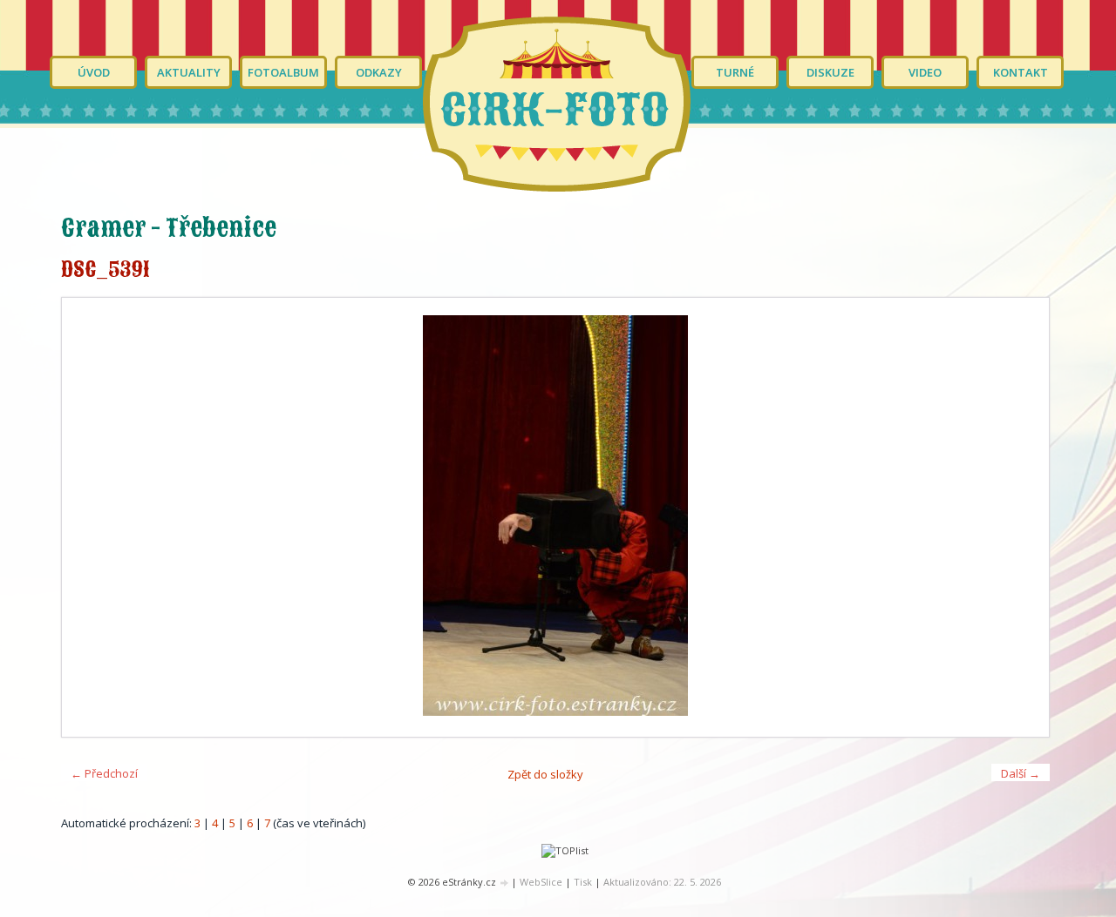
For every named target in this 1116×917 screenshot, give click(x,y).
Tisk (583, 881)
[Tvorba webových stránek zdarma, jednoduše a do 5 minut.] (505, 882)
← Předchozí (104, 773)
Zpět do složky (545, 774)
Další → (1020, 773)
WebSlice (541, 881)
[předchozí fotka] (90, 517)
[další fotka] (1020, 517)
